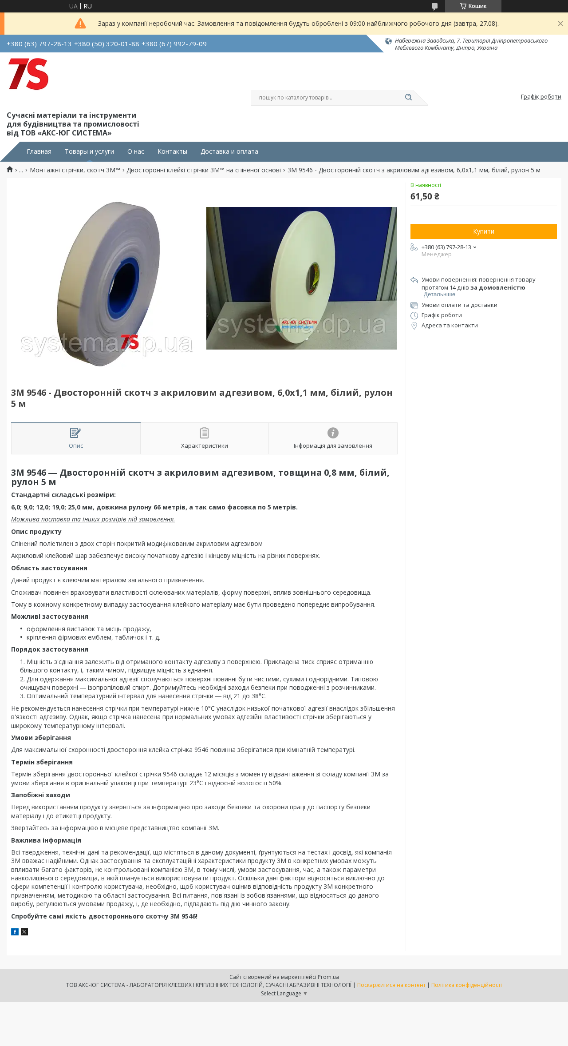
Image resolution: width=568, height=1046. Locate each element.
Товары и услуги (89, 151)
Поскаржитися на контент (391, 985)
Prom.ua (328, 977)
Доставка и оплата (229, 151)
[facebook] (15, 933)
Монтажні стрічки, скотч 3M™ (75, 170)
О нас (135, 151)
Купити (483, 231)
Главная (39, 151)
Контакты (172, 151)
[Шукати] (408, 98)
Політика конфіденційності (466, 985)
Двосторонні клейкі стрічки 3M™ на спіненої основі (203, 170)
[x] (24, 933)
